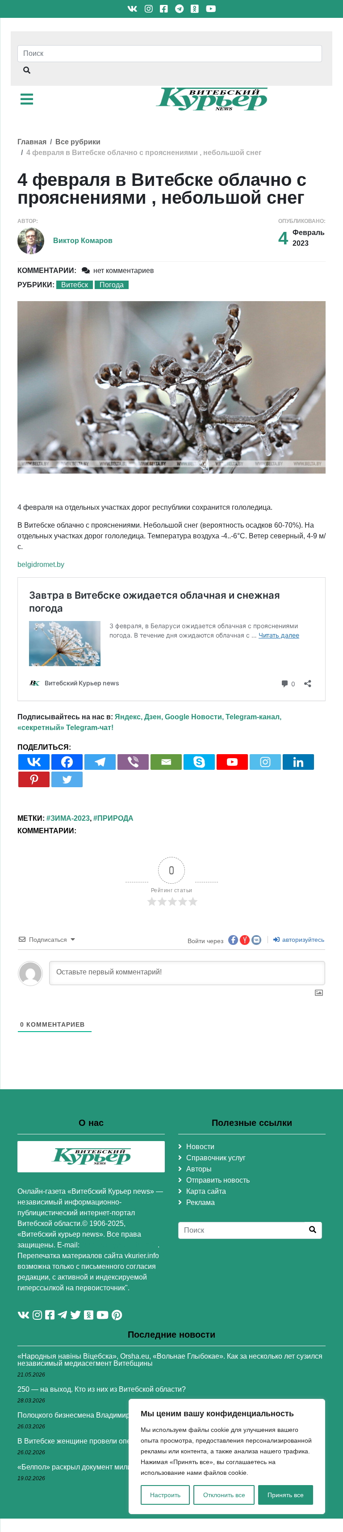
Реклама (200, 1202)
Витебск (74, 285)
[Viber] (133, 762)
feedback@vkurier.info (119, 1245)
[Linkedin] (298, 762)
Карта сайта (206, 1191)
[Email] (166, 762)
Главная (31, 142)
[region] (227, 1456)
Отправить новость (218, 1180)
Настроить (165, 1494)
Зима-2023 (70, 818)
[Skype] (199, 762)
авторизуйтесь (302, 939)
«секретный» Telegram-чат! (65, 727)
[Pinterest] (34, 779)
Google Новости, (194, 717)
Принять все (286, 1494)
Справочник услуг (216, 1158)
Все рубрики (77, 142)
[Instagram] (265, 762)
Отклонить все (224, 1494)
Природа (115, 818)
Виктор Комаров (83, 240)
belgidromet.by (40, 564)
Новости (200, 1146)
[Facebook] (67, 762)
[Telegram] (100, 762)
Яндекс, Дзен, (139, 717)
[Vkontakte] (34, 762)
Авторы (199, 1169)
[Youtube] (232, 762)
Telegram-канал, (253, 717)
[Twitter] (67, 779)
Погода (112, 285)
